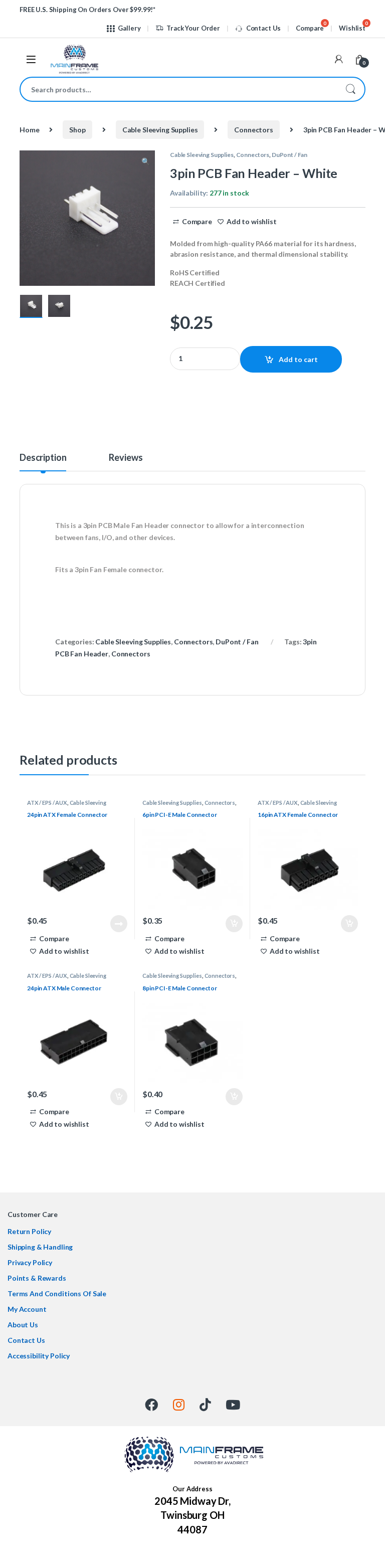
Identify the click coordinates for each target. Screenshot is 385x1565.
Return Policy (29, 1231)
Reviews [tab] (125, 458)
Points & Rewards (37, 1278)
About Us (23, 1324)
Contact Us (263, 28)
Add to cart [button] (234, 923)
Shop (77, 129)
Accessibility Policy (39, 1355)
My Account (27, 1309)
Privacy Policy (30, 1262)
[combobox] (178, 89)
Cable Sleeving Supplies (160, 129)
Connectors (253, 129)
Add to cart (298, 359)
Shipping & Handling (40, 1247)
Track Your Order (193, 28)
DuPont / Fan (289, 154)
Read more (118, 923)
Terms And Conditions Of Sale (57, 1293)
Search (350, 89)
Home (29, 129)
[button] (145, 161)
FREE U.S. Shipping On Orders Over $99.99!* (87, 10)
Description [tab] (43, 458)
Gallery (129, 28)
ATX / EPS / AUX (47, 802)
